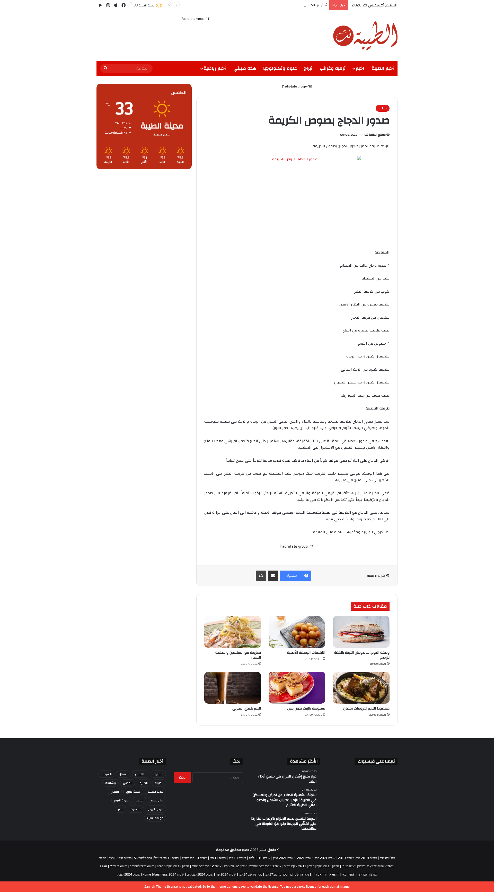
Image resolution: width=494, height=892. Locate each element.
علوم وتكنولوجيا (280, 68)
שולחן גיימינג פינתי (353, 866)
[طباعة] (261, 576)
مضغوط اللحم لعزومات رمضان (366, 708)
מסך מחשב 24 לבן (250, 874)
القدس (127, 783)
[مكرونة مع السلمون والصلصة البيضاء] (232, 632)
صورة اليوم (121, 800)
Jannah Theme (155, 887)
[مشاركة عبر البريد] (273, 576)
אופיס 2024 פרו (226, 874)
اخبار (360, 68)
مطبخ (382, 108)
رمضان (115, 791)
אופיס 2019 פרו (366, 858)
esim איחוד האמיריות (325, 874)
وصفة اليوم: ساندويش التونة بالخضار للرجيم (362, 655)
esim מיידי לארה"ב (142, 866)
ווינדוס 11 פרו (218, 858)
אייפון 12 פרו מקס (235, 866)
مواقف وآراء (155, 818)
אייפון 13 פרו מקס (327, 866)
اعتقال (123, 774)
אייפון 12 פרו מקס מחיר (207, 866)
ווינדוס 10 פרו (237, 858)
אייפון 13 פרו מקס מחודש (265, 866)
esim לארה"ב (118, 866)
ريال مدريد (157, 800)
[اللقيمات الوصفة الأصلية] (297, 632)
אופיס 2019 (346, 858)
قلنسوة (135, 809)
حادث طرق (133, 791)
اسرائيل (158, 774)
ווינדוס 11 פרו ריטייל (166, 858)
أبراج (308, 68)
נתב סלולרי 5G (143, 858)
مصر (120, 809)
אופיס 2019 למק (259, 858)
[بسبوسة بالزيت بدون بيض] (297, 688)
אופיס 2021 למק (284, 858)
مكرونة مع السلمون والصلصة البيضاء (238, 655)
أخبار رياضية (215, 68)
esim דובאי (349, 874)
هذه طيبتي (244, 68)
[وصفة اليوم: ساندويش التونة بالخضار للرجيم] (361, 632)
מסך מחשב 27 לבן (276, 874)
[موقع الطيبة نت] (365, 35)
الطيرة (143, 783)
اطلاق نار (140, 774)
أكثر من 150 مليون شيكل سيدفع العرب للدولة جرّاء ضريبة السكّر (281, 5)
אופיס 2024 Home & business (163, 874)
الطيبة (159, 783)
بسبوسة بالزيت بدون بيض (306, 708)
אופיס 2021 (305, 858)
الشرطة (106, 774)
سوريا (139, 800)
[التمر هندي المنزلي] (232, 688)
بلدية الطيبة (155, 791)
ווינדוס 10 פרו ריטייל (194, 858)
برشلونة (110, 783)
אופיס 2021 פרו (325, 858)
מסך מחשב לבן (299, 874)
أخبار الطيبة (383, 68)
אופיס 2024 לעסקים (200, 874)
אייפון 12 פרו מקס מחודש (173, 866)
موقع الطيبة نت (375, 134)
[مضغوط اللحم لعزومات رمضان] (361, 688)
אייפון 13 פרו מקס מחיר (299, 866)
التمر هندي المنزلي (246, 708)
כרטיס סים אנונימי (120, 858)
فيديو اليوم (155, 809)
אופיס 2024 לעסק (128, 874)
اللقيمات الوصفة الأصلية (306, 652)
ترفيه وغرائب (333, 68)
